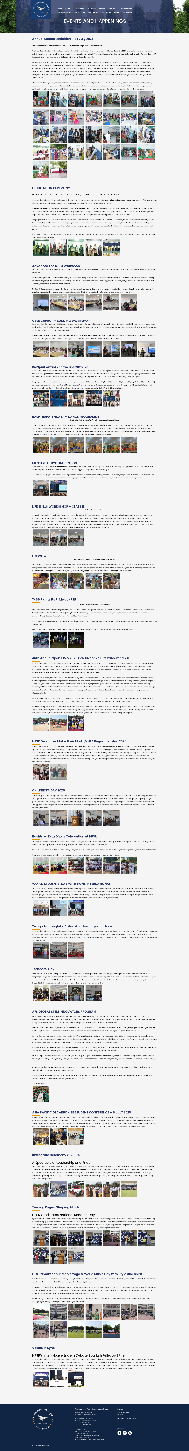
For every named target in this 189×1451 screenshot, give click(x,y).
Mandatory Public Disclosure (126, 1419)
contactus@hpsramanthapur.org (91, 1435)
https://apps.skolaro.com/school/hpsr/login (89, 1440)
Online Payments (123, 1412)
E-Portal (120, 1414)
